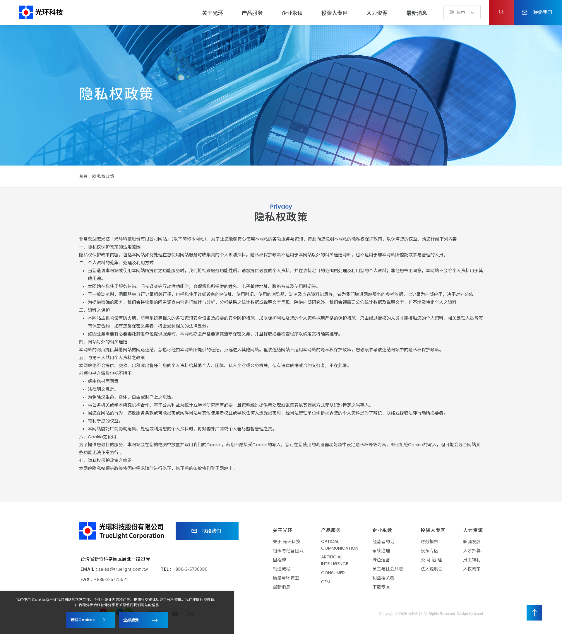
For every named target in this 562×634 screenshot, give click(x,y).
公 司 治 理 (431, 560)
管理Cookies (83, 620)
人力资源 (377, 13)
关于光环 (212, 13)
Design (462, 614)
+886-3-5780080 (190, 569)
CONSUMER (333, 573)
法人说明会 (432, 569)
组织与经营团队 (288, 551)
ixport (478, 614)
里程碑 (279, 560)
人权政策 (472, 569)
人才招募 (472, 551)
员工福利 (472, 560)
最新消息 (416, 13)
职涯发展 (472, 541)
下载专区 (381, 587)
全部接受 (131, 620)
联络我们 (542, 12)
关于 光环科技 (286, 541)
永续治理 (381, 551)
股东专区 (429, 551)
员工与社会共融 (387, 569)
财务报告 (429, 541)
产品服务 (252, 13)
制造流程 (281, 569)
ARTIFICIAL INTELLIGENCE (334, 560)
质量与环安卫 (286, 578)
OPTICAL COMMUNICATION (339, 544)
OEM (325, 582)
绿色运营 (381, 560)
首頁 (83, 176)
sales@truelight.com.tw (123, 569)
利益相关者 (383, 578)
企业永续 (292, 13)
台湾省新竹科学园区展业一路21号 (115, 558)
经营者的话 (383, 541)
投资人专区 (334, 13)
